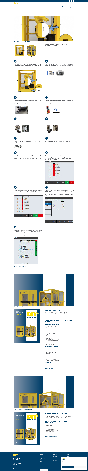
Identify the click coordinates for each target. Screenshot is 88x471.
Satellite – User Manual (20, 306)
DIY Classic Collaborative (43, 457)
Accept (68, 466)
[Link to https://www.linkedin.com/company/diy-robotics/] (15, 468)
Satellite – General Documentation (23, 409)
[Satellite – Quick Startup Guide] (44, 28)
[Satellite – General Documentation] (44, 392)
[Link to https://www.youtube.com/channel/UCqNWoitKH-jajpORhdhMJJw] (17, 468)
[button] (85, 458)
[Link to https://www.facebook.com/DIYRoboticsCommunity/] (13, 468)
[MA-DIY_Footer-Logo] (16, 454)
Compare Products (43, 470)
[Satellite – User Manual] (44, 290)
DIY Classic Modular (43, 458)
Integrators (55, 454)
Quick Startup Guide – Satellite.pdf (20, 266)
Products (41, 454)
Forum (68, 454)
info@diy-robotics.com (16, 460)
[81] (27, 309)
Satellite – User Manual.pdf (50, 368)
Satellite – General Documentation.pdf (52, 436)
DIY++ (41, 461)
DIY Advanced (42, 459)
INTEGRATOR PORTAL (64, 0)
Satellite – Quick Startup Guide (22, 41)
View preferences (80, 466)
